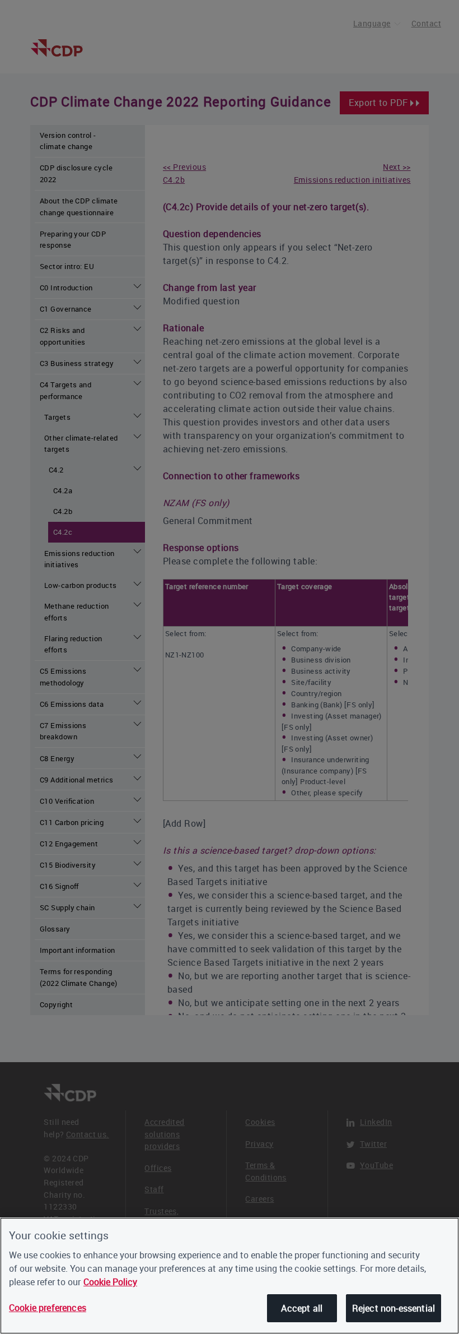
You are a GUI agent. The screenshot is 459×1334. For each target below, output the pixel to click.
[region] (229, 1275)
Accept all (301, 1308)
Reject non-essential (393, 1308)
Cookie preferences (47, 1307)
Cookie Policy (110, 1282)
